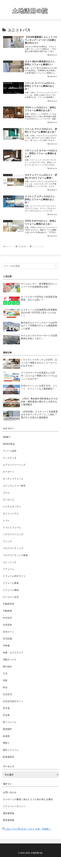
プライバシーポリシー (14, 806)
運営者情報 (8, 813)
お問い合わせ (9, 792)
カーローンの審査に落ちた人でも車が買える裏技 (28, 799)
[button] (55, 266)
